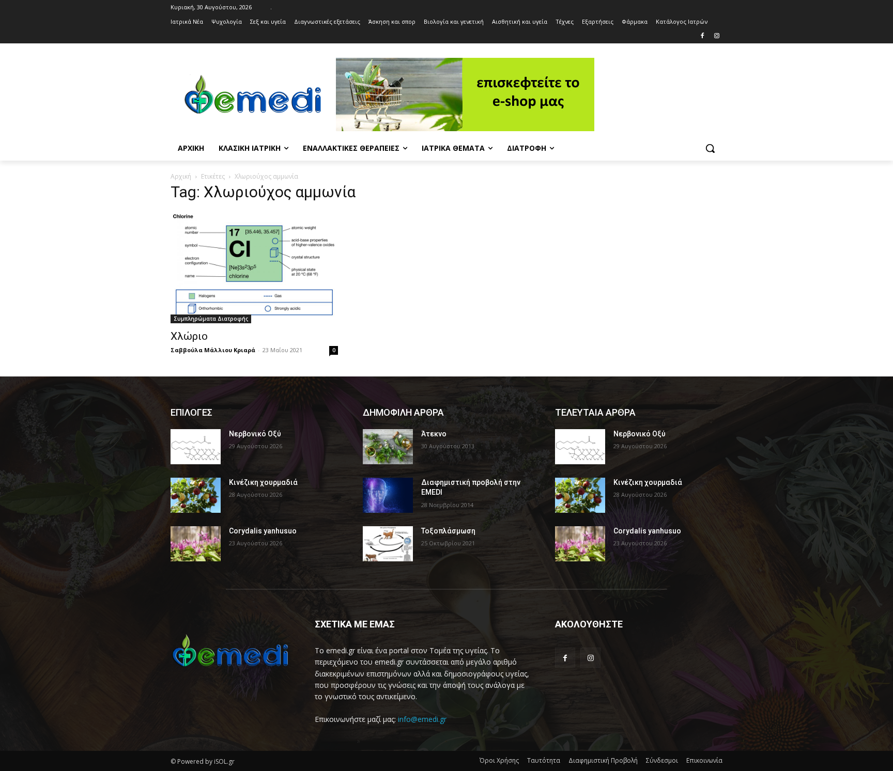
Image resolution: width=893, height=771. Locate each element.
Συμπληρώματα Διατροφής (211, 318)
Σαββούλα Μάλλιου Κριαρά (213, 350)
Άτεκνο (433, 434)
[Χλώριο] (254, 267)
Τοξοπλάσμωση (448, 531)
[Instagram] (716, 36)
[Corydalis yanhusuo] (196, 543)
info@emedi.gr (422, 719)
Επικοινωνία (704, 760)
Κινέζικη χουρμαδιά (263, 482)
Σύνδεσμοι (662, 760)
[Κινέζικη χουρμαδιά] (196, 495)
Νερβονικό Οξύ (255, 434)
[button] (710, 148)
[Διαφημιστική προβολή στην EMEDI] (388, 495)
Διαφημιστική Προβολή (603, 760)
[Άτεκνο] (388, 446)
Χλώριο (189, 336)
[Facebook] (702, 36)
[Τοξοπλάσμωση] (388, 543)
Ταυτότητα (543, 760)
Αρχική (181, 176)
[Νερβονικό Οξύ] (196, 446)
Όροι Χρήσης (499, 760)
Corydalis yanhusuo (263, 531)
